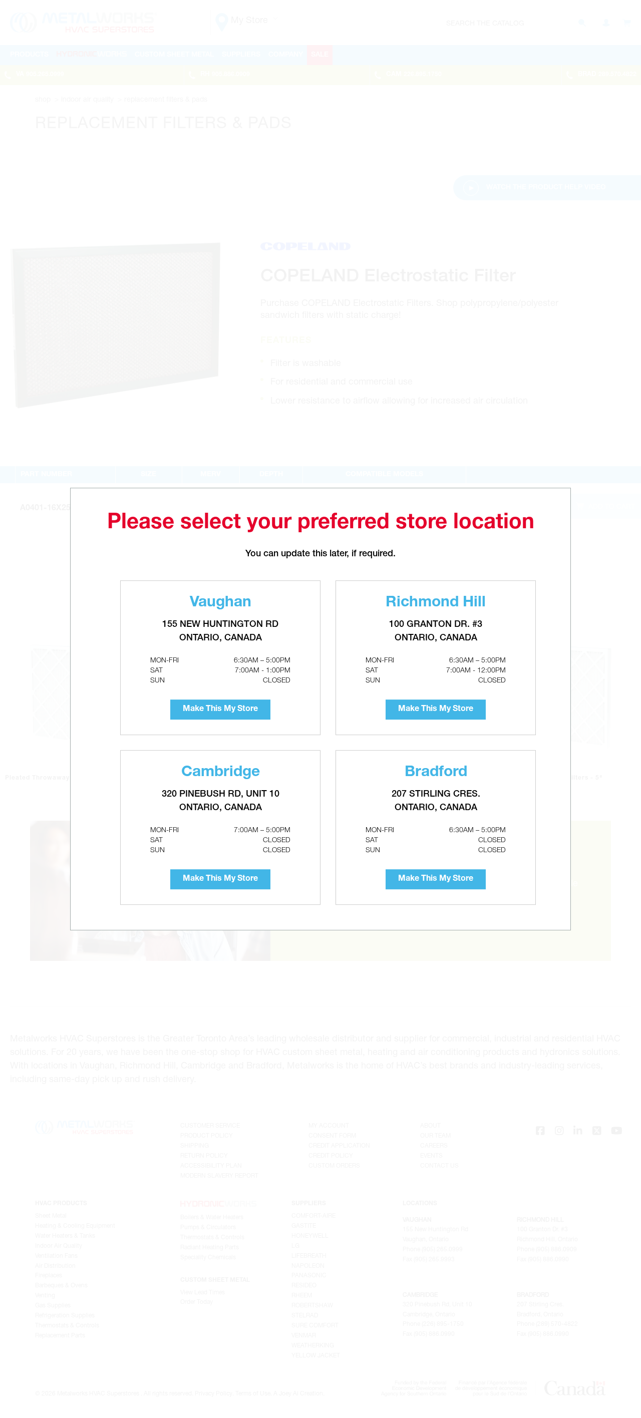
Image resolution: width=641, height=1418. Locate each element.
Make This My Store (220, 709)
